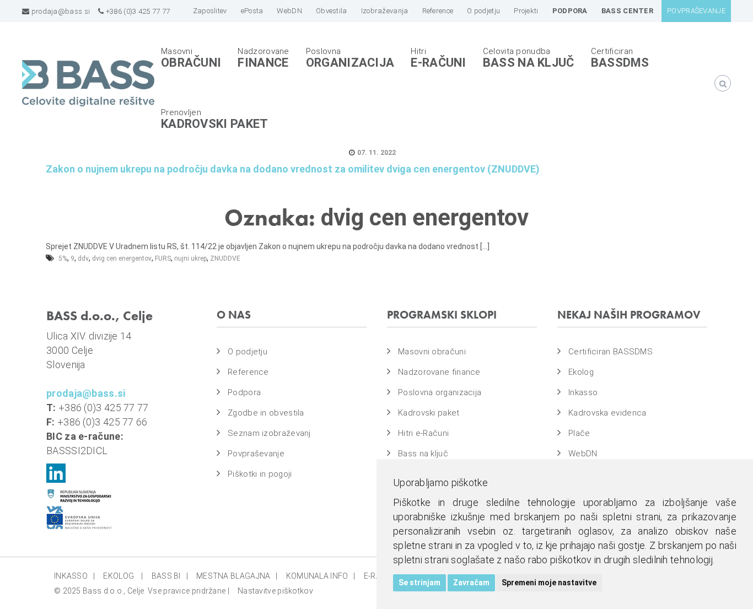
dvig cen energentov (122, 258)
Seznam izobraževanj (269, 433)
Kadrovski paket (214, 124)
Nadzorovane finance (439, 372)
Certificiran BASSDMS (610, 352)
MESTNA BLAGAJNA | (237, 576)
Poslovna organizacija (439, 392)
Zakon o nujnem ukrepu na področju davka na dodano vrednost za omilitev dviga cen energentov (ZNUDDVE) (293, 169)
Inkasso (583, 392)
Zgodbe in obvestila (266, 413)
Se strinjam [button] (419, 582)
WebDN (583, 454)
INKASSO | (74, 576)
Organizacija (350, 62)
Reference (248, 372)
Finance (263, 62)
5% (62, 258)
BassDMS (620, 62)
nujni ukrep (190, 258)
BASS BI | (170, 576)
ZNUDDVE (225, 258)
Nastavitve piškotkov (275, 590)
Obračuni (191, 62)
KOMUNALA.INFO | (321, 576)
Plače (579, 433)
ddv (83, 258)
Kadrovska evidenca (607, 413)
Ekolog (581, 372)
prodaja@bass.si (59, 11)
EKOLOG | (123, 576)
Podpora (244, 392)
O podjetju (247, 352)
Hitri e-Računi (423, 433)
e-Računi (438, 62)
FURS (163, 258)
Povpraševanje (256, 454)
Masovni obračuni (432, 352)
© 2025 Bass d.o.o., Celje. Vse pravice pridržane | (141, 590)
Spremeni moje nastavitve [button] (549, 582)
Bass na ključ (528, 62)
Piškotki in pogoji (260, 474)
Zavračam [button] (471, 582)
